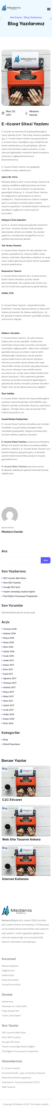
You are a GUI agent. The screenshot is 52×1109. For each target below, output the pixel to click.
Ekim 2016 (8, 723)
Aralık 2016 (8, 714)
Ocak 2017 (8, 710)
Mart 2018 (8, 647)
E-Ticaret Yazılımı (11, 1068)
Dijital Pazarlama (11, 744)
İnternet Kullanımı (15, 879)
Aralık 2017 (8, 660)
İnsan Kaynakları (10, 980)
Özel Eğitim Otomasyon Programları (20, 596)
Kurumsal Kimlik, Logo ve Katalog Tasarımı (23, 1073)
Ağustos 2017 (9, 678)
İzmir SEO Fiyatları (12, 582)
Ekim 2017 (8, 669)
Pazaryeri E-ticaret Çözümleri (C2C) (21, 1082)
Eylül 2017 (8, 674)
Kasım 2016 (8, 719)
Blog (5, 739)
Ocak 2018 (8, 656)
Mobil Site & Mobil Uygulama (16, 1077)
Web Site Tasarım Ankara (21, 839)
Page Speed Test (10, 1011)
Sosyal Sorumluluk (11, 984)
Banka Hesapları (10, 966)
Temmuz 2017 (10, 683)
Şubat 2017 (8, 705)
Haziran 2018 (9, 633)
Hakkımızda (8, 975)
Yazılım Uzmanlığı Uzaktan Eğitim (19, 591)
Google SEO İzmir (11, 587)
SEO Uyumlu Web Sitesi (14, 578)
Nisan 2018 (8, 642)
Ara (4, 551)
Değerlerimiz (8, 970)
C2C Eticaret (12, 800)
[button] (48, 9)
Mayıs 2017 (8, 692)
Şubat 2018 (8, 651)
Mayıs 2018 (8, 638)
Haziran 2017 (9, 687)
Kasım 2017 (8, 665)
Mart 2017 (8, 701)
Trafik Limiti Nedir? (11, 1015)
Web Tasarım (8, 1087)
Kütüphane (7, 1001)
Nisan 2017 (8, 696)
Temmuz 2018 (10, 629)
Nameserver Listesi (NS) (14, 1006)
